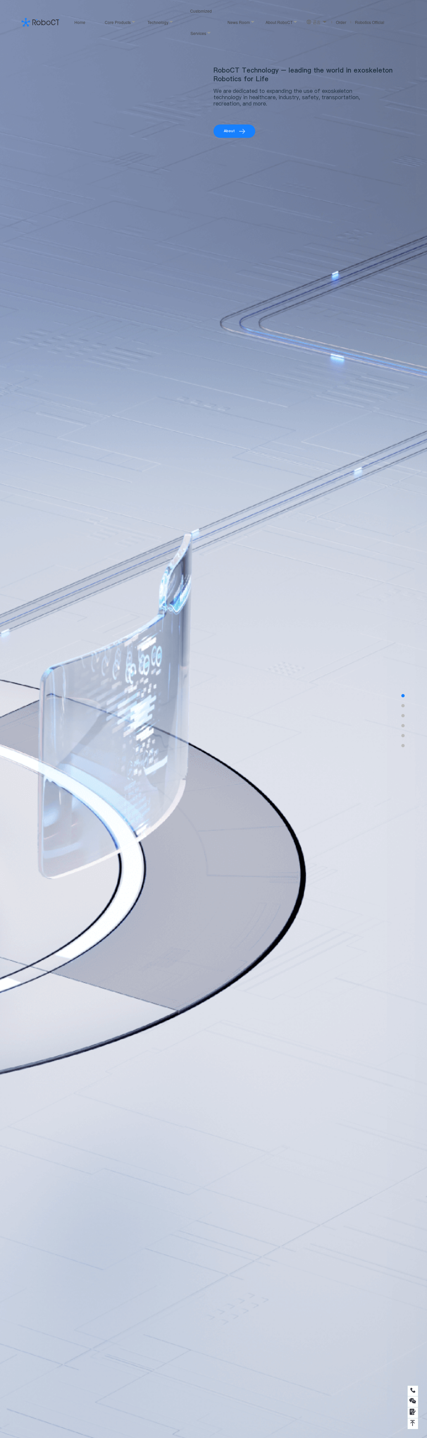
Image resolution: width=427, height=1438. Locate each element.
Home (79, 22)
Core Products (118, 22)
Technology (157, 22)
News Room (239, 22)
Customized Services (201, 22)
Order (341, 22)
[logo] (40, 22)
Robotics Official (369, 22)
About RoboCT (279, 22)
